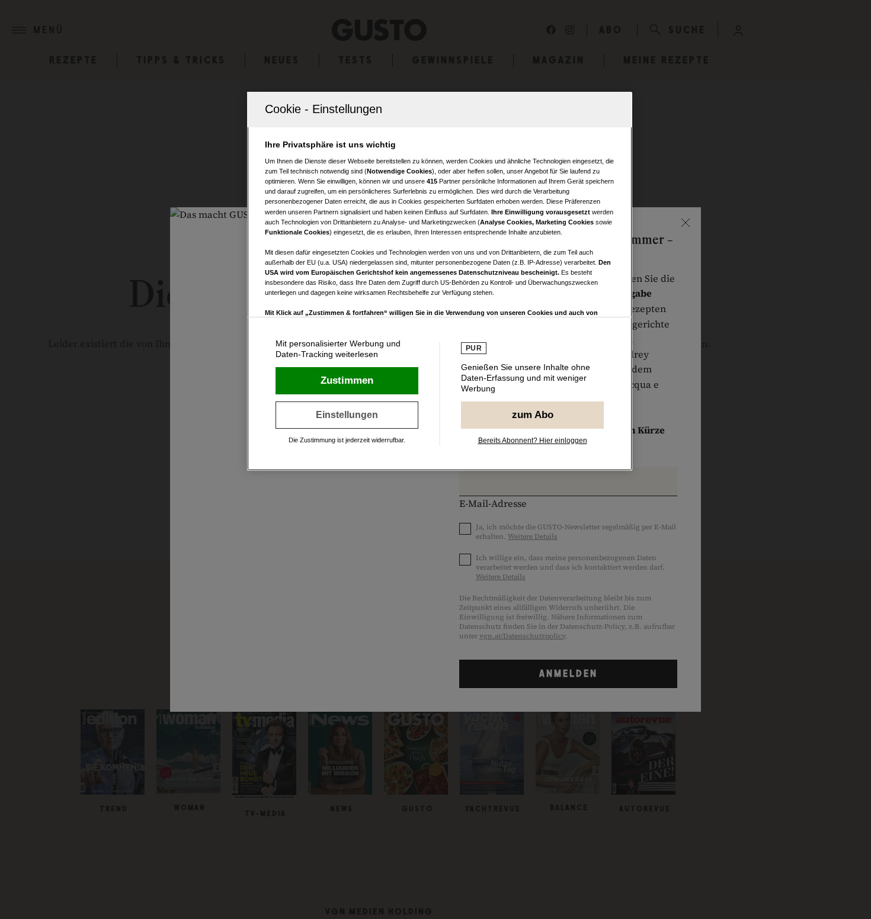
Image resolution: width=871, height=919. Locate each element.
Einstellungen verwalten (347, 415)
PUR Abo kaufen (532, 415)
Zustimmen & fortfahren (347, 380)
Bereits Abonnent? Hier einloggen (532, 440)
